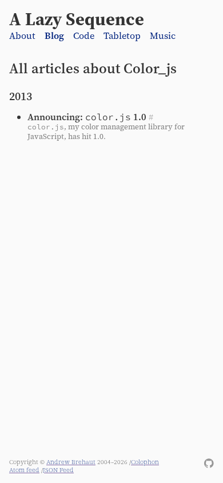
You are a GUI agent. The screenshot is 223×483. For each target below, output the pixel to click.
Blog (54, 36)
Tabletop (122, 36)
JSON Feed (58, 470)
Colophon (145, 462)
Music (163, 36)
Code (83, 36)
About (22, 36)
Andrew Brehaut (70, 462)
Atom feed (24, 470)
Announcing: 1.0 (86, 116)
